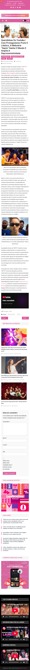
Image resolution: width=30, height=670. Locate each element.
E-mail (5, 445)
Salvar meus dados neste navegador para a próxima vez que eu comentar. (7, 465)
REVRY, (3, 285)
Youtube (10, 58)
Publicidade (21, 3)
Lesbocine (18, 353)
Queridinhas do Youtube (17, 56)
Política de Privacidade (10, 5)
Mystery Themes (23, 668)
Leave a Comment (7, 63)
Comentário (6, 421)
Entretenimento (5, 56)
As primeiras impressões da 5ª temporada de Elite (14, 402)
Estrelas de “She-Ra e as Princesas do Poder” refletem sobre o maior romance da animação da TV (14, 349)
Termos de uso (21, 5)
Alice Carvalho (11, 73)
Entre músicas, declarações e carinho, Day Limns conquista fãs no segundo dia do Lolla (14, 376)
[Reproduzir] (3, 617)
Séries (3, 58)
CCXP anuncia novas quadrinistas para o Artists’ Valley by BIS (26, 318)
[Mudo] (24, 617)
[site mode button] (24, 20)
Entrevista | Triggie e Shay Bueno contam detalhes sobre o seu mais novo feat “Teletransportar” (5, 318)
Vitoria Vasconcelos (19, 379)
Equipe (14, 3)
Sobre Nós (8, 3)
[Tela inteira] (27, 617)
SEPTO (24, 66)
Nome (5, 438)
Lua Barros (18, 61)
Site (4, 451)
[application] (15, 610)
